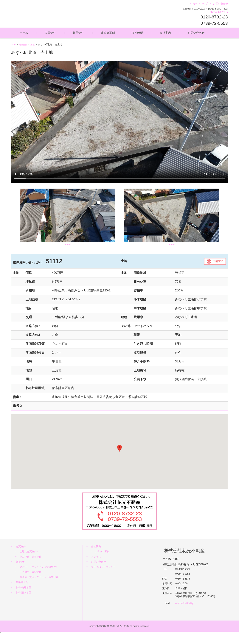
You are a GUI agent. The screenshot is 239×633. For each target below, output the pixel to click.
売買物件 (50, 32)
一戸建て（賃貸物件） (32, 572)
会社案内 (165, 32)
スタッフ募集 (102, 551)
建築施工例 (108, 32)
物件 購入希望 (23, 592)
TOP (13, 44)
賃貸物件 (78, 32)
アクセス (96, 556)
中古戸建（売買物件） (32, 556)
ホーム (24, 32)
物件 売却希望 (23, 587)
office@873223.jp (219, 12)
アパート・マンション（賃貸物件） (39, 567)
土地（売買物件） (29, 551)
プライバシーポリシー (103, 567)
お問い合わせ (196, 32)
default (67, 244)
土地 (32, 44)
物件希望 (137, 32)
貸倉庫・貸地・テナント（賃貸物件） (40, 577)
